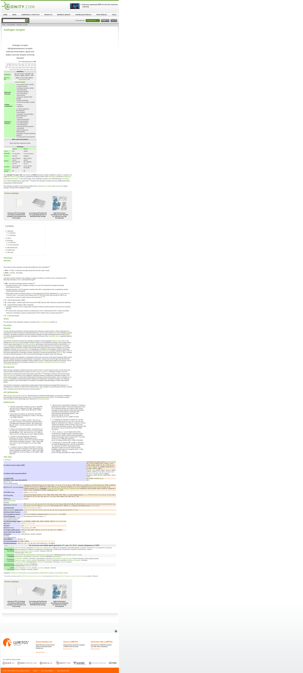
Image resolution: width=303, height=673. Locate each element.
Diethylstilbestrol (57, 558)
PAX (24, 508)
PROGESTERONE (20, 547)
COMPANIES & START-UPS (30, 15)
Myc (87, 478)
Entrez (6, 151)
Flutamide (42, 556)
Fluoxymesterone (41, 555)
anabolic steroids (76, 555)
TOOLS (114, 15)
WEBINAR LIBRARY (64, 15)
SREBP (97, 478)
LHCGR (11, 566)
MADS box (10, 528)
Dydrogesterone (47, 547)
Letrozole (63, 562)
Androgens (10, 555)
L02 (70, 545)
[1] (19, 178)
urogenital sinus (54, 336)
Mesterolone (50, 555)
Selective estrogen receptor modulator (26, 560)
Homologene (23, 79)
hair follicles (10, 338)
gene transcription (60, 341)
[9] (43, 373)
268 (51, 496)
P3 (76, 510)
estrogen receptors (42, 372)
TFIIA (44, 495)
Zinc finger (9, 482)
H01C (74, 545)
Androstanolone (30, 555)
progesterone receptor (44, 186)
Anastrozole (40, 562)
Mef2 (22, 528)
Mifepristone (28, 552)
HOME (5, 15)
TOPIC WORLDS (101, 15)
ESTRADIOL (18, 558)
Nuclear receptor (12, 487)
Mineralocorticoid (62, 488)
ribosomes (45, 351)
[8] (44, 296)
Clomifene (49, 560)
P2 (74, 510)
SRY (54, 530)
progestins (58, 186)
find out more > (40, 652)
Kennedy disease (43, 399)
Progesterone (73, 488)
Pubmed (6, 170)
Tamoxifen (77, 560)
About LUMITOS (70, 642)
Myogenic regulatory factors (95, 473)
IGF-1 (59, 352)
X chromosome (45, 322)
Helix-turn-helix (11, 501)
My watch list (80, 20)
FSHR (6, 566)
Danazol (28, 565)
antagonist (18, 569)
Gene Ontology (20, 82)
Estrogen (103, 487)
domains (19, 280)
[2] (30, 180)
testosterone (67, 176)
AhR (93, 470)
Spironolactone (57, 556)
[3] (22, 182)
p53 (22, 525)
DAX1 (57, 490)
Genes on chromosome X (19, 573)
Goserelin (28, 568)
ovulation (17, 564)
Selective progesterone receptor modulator (27, 551)
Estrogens (10, 559)
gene (18, 349)
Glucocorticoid (52, 488)
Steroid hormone (94, 487)
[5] (34, 283)
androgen (15, 342)
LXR (55, 485)
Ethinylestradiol (67, 558)
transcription (25, 349)
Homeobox (31, 504)
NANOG (33, 506)
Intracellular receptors (47, 573)
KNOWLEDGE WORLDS (83, 15)
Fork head (10, 510)
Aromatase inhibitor (20, 562)
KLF (93, 495)
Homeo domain (12, 505)
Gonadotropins (9, 564)
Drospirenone (38, 547)
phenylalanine (64, 293)
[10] (41, 388)
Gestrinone (34, 565)
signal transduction (10, 375)
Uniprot (6, 156)
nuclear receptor (14, 176)
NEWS (14, 15)
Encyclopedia (11, 24)
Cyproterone (35, 556)
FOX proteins (40, 510)
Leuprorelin (40, 568)
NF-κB (23, 521)
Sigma (46, 543)
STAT (8, 523)
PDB (19, 61)
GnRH (12, 568)
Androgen (8, 460)
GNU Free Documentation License (31, 576)
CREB (93, 467)
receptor (11, 551)
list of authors (81, 576)
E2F (24, 510)
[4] (49, 266)
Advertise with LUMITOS (102, 642)
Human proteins (34, 573)
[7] (43, 296)
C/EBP (107, 465)
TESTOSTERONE (20, 555)
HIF (107, 472)
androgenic (52, 176)
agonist (55, 333)
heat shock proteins (28, 344)
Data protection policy (63, 670)
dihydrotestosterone (11, 179)
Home (4, 24)
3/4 (95, 506)
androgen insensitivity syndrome (47, 362)
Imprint (35, 670)
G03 (63, 545)
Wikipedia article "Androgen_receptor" (65, 576)
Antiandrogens (19, 556)
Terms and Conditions (47, 670)
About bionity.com (44, 642)
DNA (53, 346)
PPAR (63, 485)
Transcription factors (61, 573)
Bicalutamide (27, 556)
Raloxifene (71, 560)
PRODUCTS (48, 15)
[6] (41, 296)
